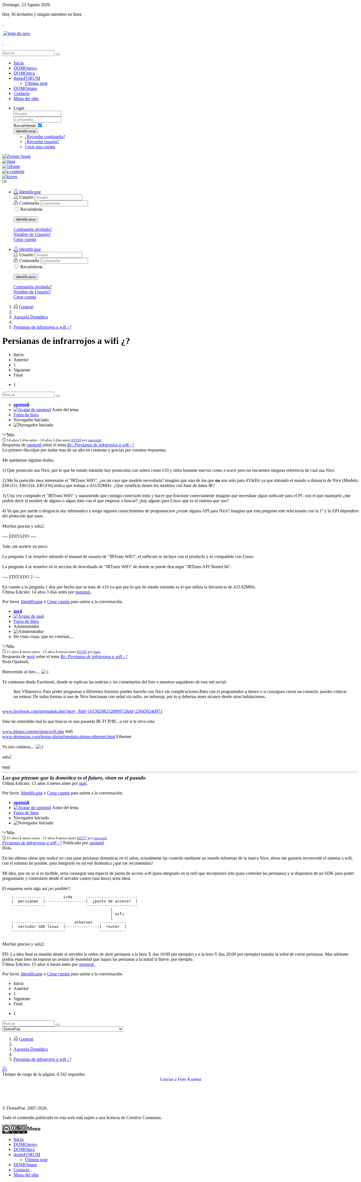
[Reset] (58, 54)
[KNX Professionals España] (9, 176)
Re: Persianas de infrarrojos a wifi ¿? (100, 444)
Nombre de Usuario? (32, 234)
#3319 (76, 440)
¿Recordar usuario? (42, 141)
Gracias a (168, 1079)
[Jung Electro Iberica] (8, 161)
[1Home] (11, 166)
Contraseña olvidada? (33, 229)
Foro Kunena (189, 1079)
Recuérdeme (25, 125)
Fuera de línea (26, 414)
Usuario (26, 197)
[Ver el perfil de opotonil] (32, 409)
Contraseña (29, 203)
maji (18, 611)
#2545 (82, 652)
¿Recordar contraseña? (45, 136)
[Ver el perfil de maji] (29, 616)
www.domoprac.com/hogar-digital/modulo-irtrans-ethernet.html (58, 736)
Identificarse (26, 131)
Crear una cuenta (40, 146)
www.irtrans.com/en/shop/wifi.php (33, 731)
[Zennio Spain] (16, 156)
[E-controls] (13, 171)
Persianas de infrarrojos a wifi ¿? (32, 842)
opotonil (21, 404)
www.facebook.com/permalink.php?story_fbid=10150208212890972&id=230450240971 (82, 711)
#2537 (82, 838)
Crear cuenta (25, 239)
